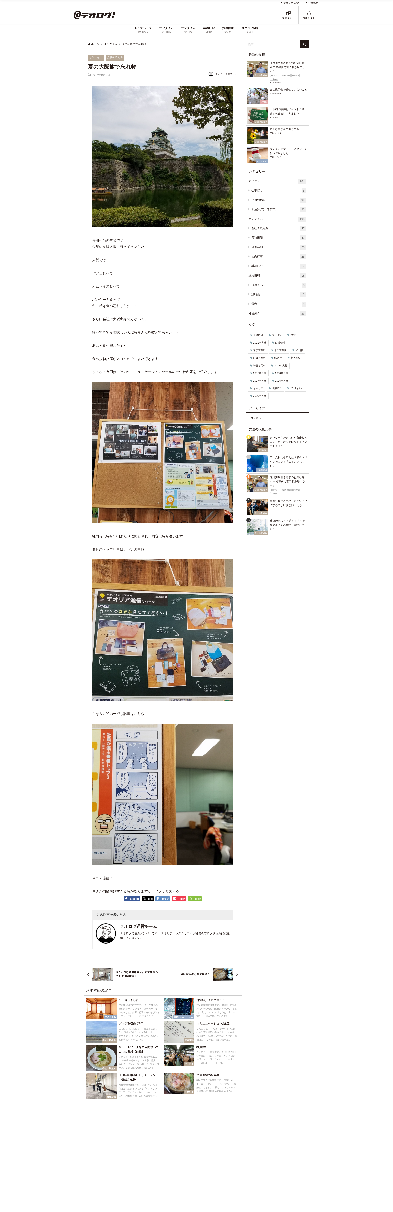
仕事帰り (278, 190)
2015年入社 (281, 381)
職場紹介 (278, 265)
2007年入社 (259, 373)
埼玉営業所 (259, 365)
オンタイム (96, 57)
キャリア (258, 388)
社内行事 (278, 256)
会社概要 (313, 3)
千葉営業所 (280, 350)
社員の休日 (278, 199)
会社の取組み (115, 57)
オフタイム (276, 181)
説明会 (278, 294)
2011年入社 (259, 342)
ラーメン (277, 335)
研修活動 (278, 247)
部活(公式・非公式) (278, 209)
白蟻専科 (280, 342)
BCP (293, 335)
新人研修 (296, 358)
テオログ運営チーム (226, 74)
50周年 (278, 358)
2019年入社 (297, 388)
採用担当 (277, 388)
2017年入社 (259, 381)
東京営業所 (259, 350)
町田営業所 (259, 358)
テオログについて (293, 3)
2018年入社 (281, 373)
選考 (278, 304)
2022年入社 (280, 365)
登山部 (299, 350)
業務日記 (278, 237)
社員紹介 (276, 313)
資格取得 (258, 335)
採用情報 (276, 275)
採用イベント (278, 284)
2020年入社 (259, 396)
